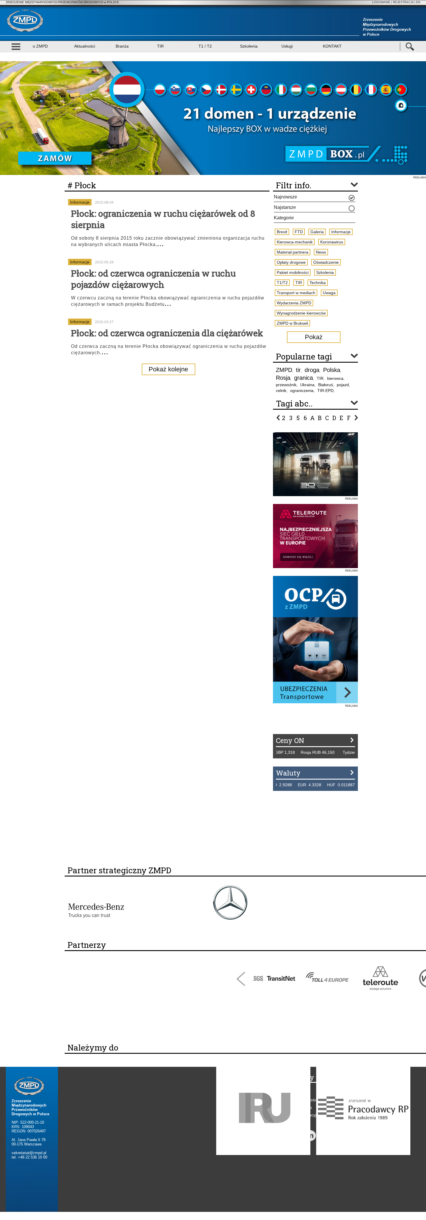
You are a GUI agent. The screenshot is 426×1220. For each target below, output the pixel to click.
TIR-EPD (325, 390)
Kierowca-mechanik (295, 242)
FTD (299, 231)
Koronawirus (331, 242)
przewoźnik (286, 384)
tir (298, 370)
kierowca (335, 378)
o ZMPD (40, 46)
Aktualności (84, 46)
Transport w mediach (296, 292)
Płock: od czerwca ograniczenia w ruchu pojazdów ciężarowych (153, 279)
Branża (122, 46)
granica (303, 378)
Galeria (317, 231)
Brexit (282, 231)
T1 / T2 (205, 46)
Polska (331, 370)
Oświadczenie (326, 262)
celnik (281, 390)
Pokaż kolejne (168, 369)
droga (312, 370)
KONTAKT (332, 46)
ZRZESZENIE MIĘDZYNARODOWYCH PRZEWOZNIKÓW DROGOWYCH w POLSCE (62, 2)
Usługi (287, 46)
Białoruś (325, 384)
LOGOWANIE (381, 2)
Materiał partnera (292, 252)
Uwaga (329, 292)
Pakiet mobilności (293, 272)
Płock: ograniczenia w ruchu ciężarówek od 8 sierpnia (163, 219)
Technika (318, 282)
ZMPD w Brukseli (292, 323)
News (321, 252)
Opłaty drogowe (291, 262)
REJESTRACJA (403, 2)
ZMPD (284, 370)
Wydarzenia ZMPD (294, 303)
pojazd (343, 384)
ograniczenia (302, 390)
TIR (160, 46)
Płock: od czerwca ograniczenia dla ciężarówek (167, 333)
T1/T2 (282, 282)
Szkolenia (249, 46)
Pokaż (314, 337)
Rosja (283, 378)
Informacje (80, 202)
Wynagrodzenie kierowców (301, 313)
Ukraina (307, 384)
